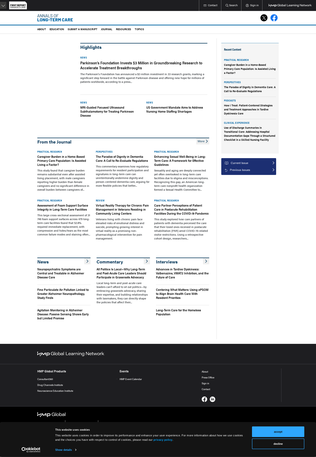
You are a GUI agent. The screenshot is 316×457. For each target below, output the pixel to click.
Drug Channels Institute (50, 385)
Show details (63, 449)
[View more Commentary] (147, 261)
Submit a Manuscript (82, 29)
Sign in (205, 383)
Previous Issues (240, 170)
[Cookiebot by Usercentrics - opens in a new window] (31, 450)
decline (278, 443)
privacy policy (162, 439)
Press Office (208, 377)
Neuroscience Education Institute (55, 390)
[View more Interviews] (206, 261)
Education (57, 29)
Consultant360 (45, 379)
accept (278, 431)
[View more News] (87, 261)
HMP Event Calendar (131, 379)
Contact (206, 389)
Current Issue (239, 163)
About (205, 371)
